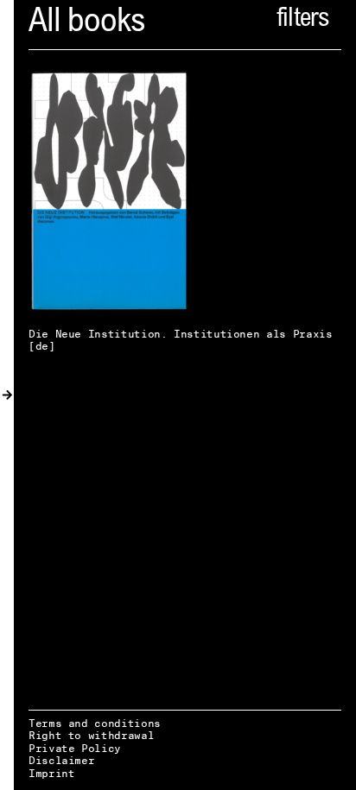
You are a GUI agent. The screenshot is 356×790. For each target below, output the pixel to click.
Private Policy (75, 748)
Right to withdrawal (91, 735)
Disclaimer (61, 760)
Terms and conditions (95, 723)
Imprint (51, 773)
